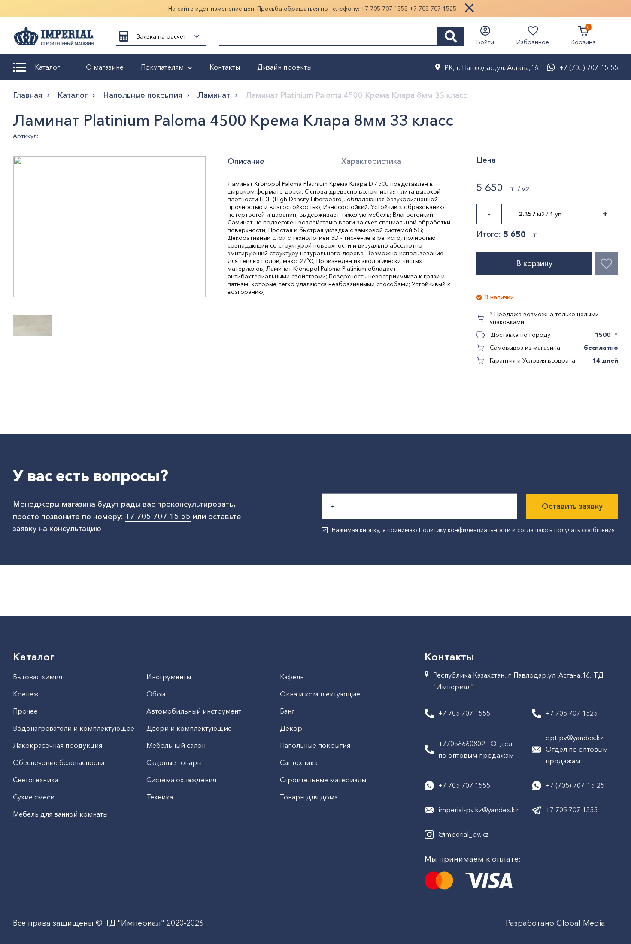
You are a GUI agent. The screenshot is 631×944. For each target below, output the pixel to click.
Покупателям (162, 67)
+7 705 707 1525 (433, 8)
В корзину (534, 263)
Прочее (25, 711)
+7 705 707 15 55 (158, 516)
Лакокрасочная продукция (57, 745)
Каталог (47, 67)
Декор (291, 728)
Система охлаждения (181, 779)
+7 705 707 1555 (384, 8)
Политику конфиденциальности (464, 530)
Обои (155, 694)
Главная (27, 95)
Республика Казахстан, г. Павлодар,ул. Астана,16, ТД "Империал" (518, 681)
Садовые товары (174, 762)
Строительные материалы (323, 779)
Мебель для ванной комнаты (60, 814)
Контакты (224, 67)
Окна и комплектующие (320, 694)
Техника (159, 797)
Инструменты (168, 676)
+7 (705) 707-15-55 (588, 67)
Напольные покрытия (142, 95)
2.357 (527, 214)
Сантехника (299, 762)
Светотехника (35, 779)
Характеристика (371, 161)
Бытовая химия (37, 676)
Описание (246, 161)
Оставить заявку (572, 506)
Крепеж (26, 694)
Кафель (292, 676)
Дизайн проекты (284, 67)
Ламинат (213, 95)
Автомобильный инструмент (193, 711)
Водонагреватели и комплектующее (73, 728)
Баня (287, 711)
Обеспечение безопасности (58, 762)
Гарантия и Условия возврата (532, 360)
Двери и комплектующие (189, 728)
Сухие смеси (34, 797)
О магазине (105, 67)
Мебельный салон (176, 745)
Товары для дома (309, 797)
